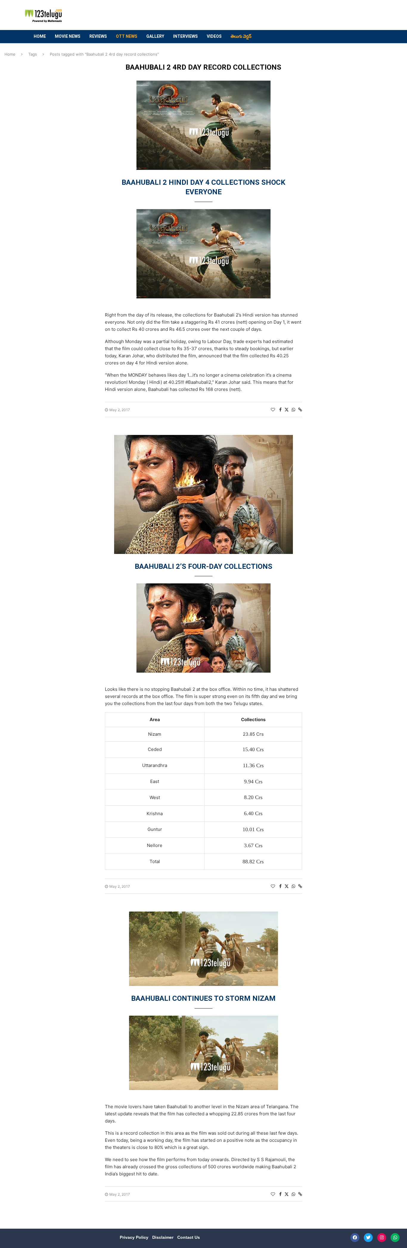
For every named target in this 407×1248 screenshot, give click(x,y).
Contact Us (188, 1237)
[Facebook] (354, 1237)
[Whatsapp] (395, 1237)
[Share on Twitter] (287, 409)
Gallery (155, 36)
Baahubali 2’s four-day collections (203, 566)
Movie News (67, 36)
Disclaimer (163, 1237)
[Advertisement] (269, 15)
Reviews (98, 36)
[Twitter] (368, 1237)
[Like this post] (273, 409)
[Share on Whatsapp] (293, 409)
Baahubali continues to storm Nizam (203, 998)
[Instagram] (381, 1237)
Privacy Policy (135, 1237)
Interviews (185, 36)
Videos (214, 36)
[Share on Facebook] (280, 409)
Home (40, 36)
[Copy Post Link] (300, 409)
